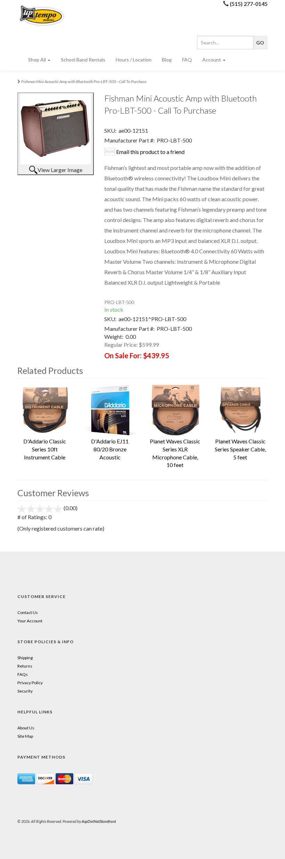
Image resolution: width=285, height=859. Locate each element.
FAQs (22, 674)
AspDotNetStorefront (99, 821)
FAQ (187, 60)
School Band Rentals (83, 60)
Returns (24, 666)
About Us (25, 727)
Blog (167, 60)
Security (25, 691)
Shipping (25, 657)
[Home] (44, 15)
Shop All (37, 60)
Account (212, 60)
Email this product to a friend (150, 151)
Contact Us (27, 612)
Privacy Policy (30, 682)
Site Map (25, 736)
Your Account (29, 620)
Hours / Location (134, 60)
